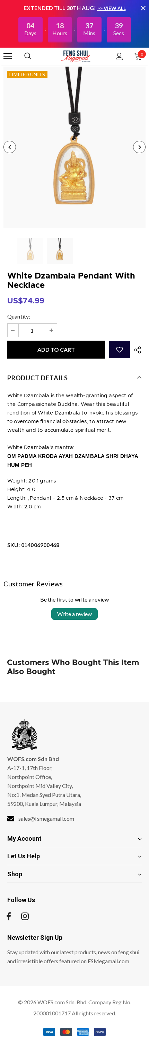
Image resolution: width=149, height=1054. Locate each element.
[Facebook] (8, 916)
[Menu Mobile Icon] (7, 56)
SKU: (33, 544)
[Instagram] (25, 916)
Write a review (74, 614)
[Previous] (9, 147)
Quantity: (18, 316)
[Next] (139, 147)
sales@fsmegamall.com (46, 818)
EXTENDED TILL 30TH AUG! (60, 7)
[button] (119, 349)
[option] (74, 147)
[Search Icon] (34, 56)
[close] (143, 7)
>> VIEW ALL (111, 8)
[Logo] (75, 56)
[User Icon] (119, 56)
